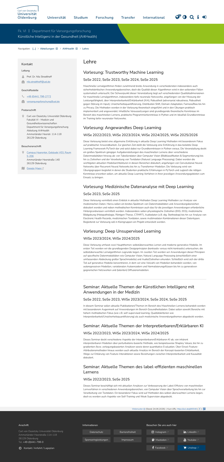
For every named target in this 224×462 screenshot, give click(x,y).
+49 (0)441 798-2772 (39, 96)
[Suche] (191, 18)
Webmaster (137, 408)
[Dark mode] (184, 18)
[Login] (204, 18)
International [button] (154, 17)
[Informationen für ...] (198, 18)
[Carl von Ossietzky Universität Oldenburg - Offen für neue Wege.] (27, 12)
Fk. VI (22, 31)
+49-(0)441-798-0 (33, 442)
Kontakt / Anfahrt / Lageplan (39, 448)
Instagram (160, 432)
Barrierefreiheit (128, 432)
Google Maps (34, 168)
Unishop (191, 447)
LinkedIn (191, 432)
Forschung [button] (104, 17)
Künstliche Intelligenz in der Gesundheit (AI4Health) (57, 36)
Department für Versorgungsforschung (61, 31)
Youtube (191, 440)
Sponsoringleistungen (96, 439)
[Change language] (177, 18)
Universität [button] (56, 17)
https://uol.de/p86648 (187, 408)
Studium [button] (81, 17)
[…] (34, 48)
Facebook (159, 447)
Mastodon (160, 440)
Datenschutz (96, 432)
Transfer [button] (128, 17)
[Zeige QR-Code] (203, 408)
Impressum (128, 439)
